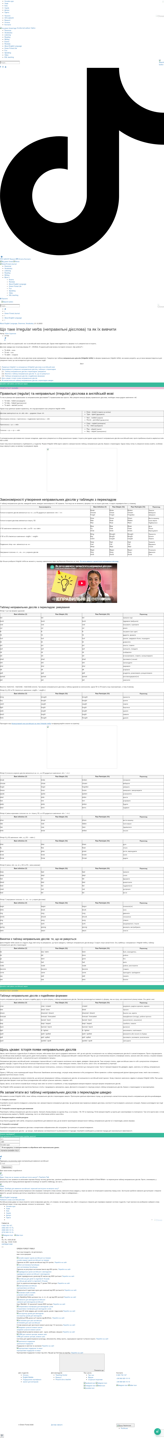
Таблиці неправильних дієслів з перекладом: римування (25, 371)
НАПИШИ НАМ (7, 1244)
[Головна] (5, 309)
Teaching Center (61, 1375)
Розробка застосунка (25, 1431)
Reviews (7, 44)
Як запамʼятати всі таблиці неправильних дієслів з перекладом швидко (27, 380)
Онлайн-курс (9, 1)
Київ (5, 5)
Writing (6, 39)
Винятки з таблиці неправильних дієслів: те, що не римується (27, 373)
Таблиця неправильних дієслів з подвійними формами (25, 376)
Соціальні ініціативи (95, 1379)
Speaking (7, 53)
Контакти (7, 24)
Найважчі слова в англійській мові (12, 1199)
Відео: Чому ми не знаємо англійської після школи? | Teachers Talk (24, 1177)
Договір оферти (56, 1424)
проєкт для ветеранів (30, 1382)
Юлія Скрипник (10, 333)
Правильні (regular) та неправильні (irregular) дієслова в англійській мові (28, 367)
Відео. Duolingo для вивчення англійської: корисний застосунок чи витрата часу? (29, 1188)
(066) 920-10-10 (7, 1228)
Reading (7, 37)
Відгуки (90, 1377)
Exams (6, 41)
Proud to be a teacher (63, 1379)
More (6, 277)
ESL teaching (9, 57)
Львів (6, 3)
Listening (7, 35)
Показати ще (99, 1370)
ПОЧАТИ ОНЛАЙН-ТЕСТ (10, 1150)
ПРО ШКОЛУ (9, 18)
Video (6, 55)
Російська (124, 1428)
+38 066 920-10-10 (123, 1378)
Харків (6, 8)
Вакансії (7, 20)
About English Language (13, 46)
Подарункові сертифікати (32, 1379)
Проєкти (7, 16)
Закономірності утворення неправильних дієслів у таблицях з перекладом (29, 369)
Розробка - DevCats (25, 1429)
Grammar (7, 30)
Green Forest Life (10, 48)
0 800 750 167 (7, 1225)
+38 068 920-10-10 (123, 1382)
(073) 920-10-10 (7, 1232)
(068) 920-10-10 (7, 1230)
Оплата (7, 22)
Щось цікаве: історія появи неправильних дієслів (19, 378)
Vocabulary (8, 32)
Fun (5, 50)
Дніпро (6, 10)
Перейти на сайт (61, 1262)
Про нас (91, 1375)
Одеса (6, 12)
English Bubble (28, 1377)
